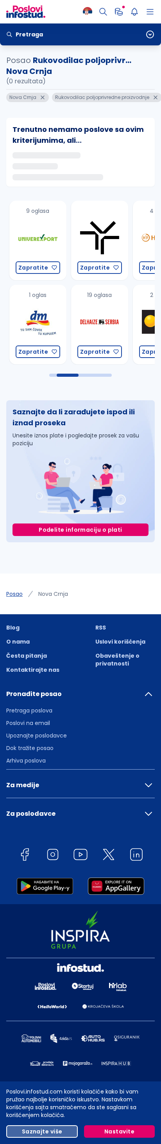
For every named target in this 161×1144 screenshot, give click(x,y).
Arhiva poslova (26, 760)
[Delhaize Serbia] (94, 324)
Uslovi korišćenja (120, 642)
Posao (14, 594)
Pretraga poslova (29, 710)
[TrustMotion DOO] (94, 240)
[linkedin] (136, 856)
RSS (100, 627)
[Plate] (119, 11)
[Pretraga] (103, 11)
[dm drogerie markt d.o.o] (33, 324)
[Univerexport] (33, 240)
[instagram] (53, 856)
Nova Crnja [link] (53, 594)
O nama (18, 642)
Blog (13, 627)
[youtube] (80, 856)
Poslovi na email (28, 723)
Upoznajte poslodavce (36, 735)
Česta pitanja (26, 656)
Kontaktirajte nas (32, 670)
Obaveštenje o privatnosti (117, 659)
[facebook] (24, 856)
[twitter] (108, 856)
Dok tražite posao (30, 748)
